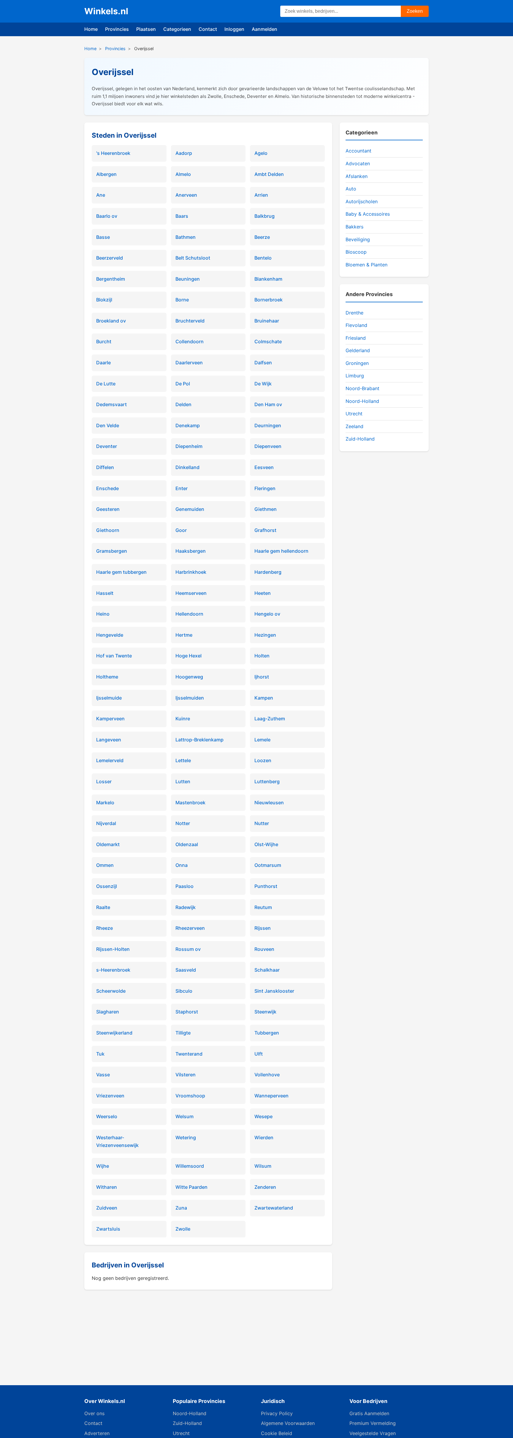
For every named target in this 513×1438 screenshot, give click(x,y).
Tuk (100, 1054)
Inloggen (234, 29)
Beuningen (187, 279)
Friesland (356, 338)
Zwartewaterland (273, 1208)
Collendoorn (189, 341)
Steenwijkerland (114, 1033)
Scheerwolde (111, 991)
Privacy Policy (277, 1413)
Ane (100, 195)
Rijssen (262, 928)
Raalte (103, 907)
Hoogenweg (189, 677)
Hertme (183, 635)
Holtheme (107, 677)
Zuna (181, 1208)
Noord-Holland (362, 401)
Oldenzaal (186, 844)
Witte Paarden (191, 1187)
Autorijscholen (362, 201)
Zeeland (354, 426)
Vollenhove (267, 1075)
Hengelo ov (267, 614)
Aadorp (183, 153)
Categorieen (177, 29)
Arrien (261, 195)
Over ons (94, 1413)
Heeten (262, 593)
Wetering (185, 1137)
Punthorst (265, 886)
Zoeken (415, 11)
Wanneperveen (271, 1096)
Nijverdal (106, 823)
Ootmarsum (267, 865)
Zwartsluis (108, 1229)
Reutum (263, 907)
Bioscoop (356, 252)
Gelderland (358, 350)
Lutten (182, 781)
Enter (181, 488)
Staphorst (186, 1012)
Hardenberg (267, 572)
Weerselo (106, 1116)
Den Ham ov (268, 404)
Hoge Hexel (188, 656)
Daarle (103, 363)
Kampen (263, 698)
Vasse (103, 1075)
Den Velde (107, 425)
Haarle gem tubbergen (121, 572)
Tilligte (183, 1033)
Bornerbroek (268, 300)
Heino (103, 614)
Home (91, 29)
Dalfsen (263, 363)
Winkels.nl (106, 11)
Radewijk (185, 907)
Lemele (262, 740)
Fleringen (265, 488)
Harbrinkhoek (190, 572)
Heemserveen (191, 593)
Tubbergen (266, 1033)
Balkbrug (264, 216)
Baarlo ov (106, 216)
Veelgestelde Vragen (372, 1433)
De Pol (182, 384)
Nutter (261, 823)
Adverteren (97, 1433)
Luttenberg (267, 781)
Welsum (184, 1116)
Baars (181, 216)
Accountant (358, 151)
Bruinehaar (266, 321)
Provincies (117, 29)
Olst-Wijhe (266, 844)
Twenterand (188, 1054)
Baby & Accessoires (368, 214)
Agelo (260, 153)
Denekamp (187, 425)
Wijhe (102, 1166)
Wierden (263, 1137)
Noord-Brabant (362, 388)
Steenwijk (265, 1012)
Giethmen (265, 509)
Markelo (105, 802)
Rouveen (264, 949)
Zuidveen (106, 1208)
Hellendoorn (189, 614)
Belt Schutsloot (192, 258)
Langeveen (108, 740)
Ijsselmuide (109, 698)
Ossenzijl (106, 886)
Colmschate (268, 341)
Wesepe (263, 1116)
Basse (103, 237)
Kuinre (182, 719)
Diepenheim (188, 446)
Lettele (183, 760)
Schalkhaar (267, 970)
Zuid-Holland (360, 439)
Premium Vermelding (372, 1423)
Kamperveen (110, 719)
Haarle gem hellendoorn (281, 551)
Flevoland (356, 325)
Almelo (183, 174)
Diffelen (105, 467)
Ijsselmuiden (189, 698)
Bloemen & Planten (366, 265)
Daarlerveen (189, 363)
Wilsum (262, 1166)
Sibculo (183, 991)
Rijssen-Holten (113, 949)
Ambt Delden (269, 174)
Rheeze (104, 928)
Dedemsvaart (111, 404)
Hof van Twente (114, 656)
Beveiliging (358, 239)
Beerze (262, 237)
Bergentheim (110, 279)
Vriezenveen (110, 1096)
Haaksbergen (190, 551)
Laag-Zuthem (269, 719)
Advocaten (358, 163)
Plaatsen (146, 29)
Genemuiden (189, 509)
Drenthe (354, 313)
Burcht (103, 341)
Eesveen (264, 467)
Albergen (106, 174)
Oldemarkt (108, 844)
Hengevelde (109, 635)
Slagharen (107, 1012)
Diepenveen (267, 446)
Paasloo (184, 886)
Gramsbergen (111, 551)
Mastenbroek (190, 802)
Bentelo (263, 258)
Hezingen (265, 635)
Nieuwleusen (269, 802)
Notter (182, 823)
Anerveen (186, 195)
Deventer (106, 446)
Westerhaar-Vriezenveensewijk (117, 1141)
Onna (181, 865)
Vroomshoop (190, 1096)
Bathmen (185, 237)
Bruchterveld (190, 321)
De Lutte (105, 384)
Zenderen (265, 1187)
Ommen (105, 865)
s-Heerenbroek (113, 970)
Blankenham (268, 279)
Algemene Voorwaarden (288, 1423)
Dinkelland (187, 467)
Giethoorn (107, 530)
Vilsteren (185, 1075)
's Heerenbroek (113, 153)
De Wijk (263, 384)
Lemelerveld (110, 760)
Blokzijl (104, 300)
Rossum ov (188, 949)
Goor (181, 530)
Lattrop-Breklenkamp (199, 740)
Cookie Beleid (276, 1433)
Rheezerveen (190, 928)
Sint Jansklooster (274, 991)
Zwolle (182, 1229)
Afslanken (357, 176)
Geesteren (108, 509)
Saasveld (185, 970)
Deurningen (267, 425)
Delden (183, 404)
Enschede (107, 488)
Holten (262, 656)
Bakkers (354, 227)
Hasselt (104, 593)
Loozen (262, 760)
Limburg (355, 376)
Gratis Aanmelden (369, 1413)
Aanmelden (264, 29)
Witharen (106, 1187)
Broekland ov (111, 321)
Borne (182, 300)
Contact (208, 29)
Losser (104, 781)
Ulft (258, 1054)
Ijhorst (261, 677)
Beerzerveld (109, 258)
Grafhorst (265, 530)
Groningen (357, 363)
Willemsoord (189, 1166)
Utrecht (354, 414)
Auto (351, 189)
